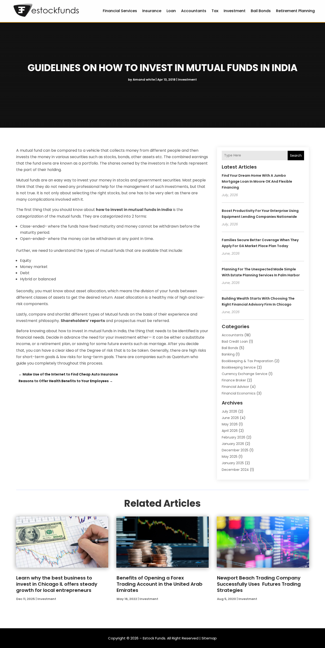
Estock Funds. (154, 638)
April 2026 (230, 430)
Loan (171, 11)
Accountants (193, 11)
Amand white (144, 79)
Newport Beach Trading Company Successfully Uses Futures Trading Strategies (259, 584)
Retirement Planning (295, 11)
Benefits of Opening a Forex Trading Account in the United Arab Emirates (159, 584)
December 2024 (235, 469)
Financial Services (120, 11)
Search (296, 155)
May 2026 (230, 424)
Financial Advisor (235, 386)
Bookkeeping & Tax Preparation (247, 361)
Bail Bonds (261, 11)
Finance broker (234, 380)
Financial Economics (239, 393)
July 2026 (229, 411)
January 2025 (233, 463)
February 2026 (233, 437)
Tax (215, 11)
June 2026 (230, 417)
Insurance (151, 11)
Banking (228, 354)
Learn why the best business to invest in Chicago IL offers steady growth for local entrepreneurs (56, 584)
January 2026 (233, 443)
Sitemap (209, 638)
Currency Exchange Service (244, 373)
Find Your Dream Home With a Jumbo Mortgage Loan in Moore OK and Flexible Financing (257, 181)
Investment (235, 11)
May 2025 (229, 456)
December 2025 (235, 450)
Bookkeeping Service (239, 367)
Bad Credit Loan (235, 341)
